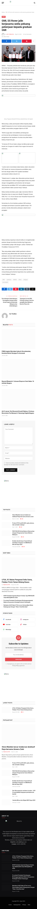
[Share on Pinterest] (27, 41)
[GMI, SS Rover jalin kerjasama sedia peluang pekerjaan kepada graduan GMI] (18, 53)
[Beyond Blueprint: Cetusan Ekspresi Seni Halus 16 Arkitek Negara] (18, 369)
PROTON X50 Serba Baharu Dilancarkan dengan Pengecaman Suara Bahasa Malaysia (23, 533)
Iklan (29, 904)
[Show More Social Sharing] (33, 41)
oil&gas (25, 279)
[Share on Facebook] (6, 41)
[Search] (34, 3)
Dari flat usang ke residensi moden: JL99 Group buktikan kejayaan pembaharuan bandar (23, 792)
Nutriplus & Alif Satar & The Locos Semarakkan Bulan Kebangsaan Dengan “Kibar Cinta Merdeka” (23, 887)
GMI (4, 279)
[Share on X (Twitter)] (16, 41)
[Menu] (3, 3)
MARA (15, 279)
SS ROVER (5, 282)
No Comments (28, 34)
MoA (20, 279)
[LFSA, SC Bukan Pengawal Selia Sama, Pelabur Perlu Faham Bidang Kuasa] (18, 567)
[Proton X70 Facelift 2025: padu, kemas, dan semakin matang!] (6, 525)
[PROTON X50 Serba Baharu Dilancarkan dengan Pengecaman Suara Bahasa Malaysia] (6, 533)
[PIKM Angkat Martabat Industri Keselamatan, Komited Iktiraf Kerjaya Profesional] (18, 339)
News (3, 16)
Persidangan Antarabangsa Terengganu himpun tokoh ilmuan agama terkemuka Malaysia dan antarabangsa (9, 302)
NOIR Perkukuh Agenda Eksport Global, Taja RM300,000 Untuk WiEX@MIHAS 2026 (23, 866)
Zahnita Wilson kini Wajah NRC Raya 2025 (23, 800)
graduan (9, 279)
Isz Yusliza (10, 34)
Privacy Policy (15, 665)
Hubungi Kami (17, 904)
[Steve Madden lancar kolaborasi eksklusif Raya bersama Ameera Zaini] (6, 517)
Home (3, 12)
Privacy (24, 904)
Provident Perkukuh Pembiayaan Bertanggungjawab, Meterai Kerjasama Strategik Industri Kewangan (23, 877)
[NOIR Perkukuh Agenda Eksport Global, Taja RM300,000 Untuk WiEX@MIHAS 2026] (6, 867)
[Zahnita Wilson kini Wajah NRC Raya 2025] (6, 802)
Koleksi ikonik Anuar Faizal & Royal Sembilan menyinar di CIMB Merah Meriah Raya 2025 (22, 542)
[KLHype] (18, 3)
